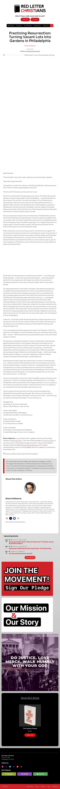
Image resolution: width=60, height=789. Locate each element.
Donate (35, 19)
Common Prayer (48, 440)
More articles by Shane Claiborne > (15, 522)
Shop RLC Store (30, 697)
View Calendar (30, 557)
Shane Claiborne (31, 45)
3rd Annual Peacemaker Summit (20, 553)
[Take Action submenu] (14, 25)
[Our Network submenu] (31, 25)
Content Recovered (30, 51)
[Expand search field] (51, 25)
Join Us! (25, 19)
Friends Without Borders (29, 445)
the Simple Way (16, 440)
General (38, 51)
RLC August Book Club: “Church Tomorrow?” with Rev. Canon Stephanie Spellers (31, 542)
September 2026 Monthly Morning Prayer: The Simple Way (30, 548)
